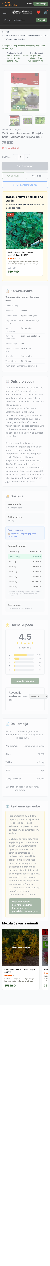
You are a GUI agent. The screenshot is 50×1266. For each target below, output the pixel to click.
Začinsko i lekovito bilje (14, 39)
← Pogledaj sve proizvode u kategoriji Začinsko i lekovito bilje (23, 47)
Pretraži (41, 20)
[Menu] (4, 12)
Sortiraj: (24, 696)
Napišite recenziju (25, 681)
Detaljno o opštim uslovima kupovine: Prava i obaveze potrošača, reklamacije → (25, 906)
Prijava (29, 4)
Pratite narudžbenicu (11, 3)
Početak (5, 32)
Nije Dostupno (25, 166)
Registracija (41, 4)
